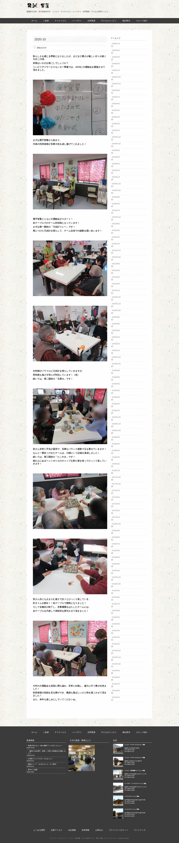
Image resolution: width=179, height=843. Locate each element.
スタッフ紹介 (142, 21)
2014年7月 (116, 684)
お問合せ (99, 830)
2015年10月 (116, 584)
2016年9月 (116, 530)
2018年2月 (116, 464)
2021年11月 (116, 250)
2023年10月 (116, 190)
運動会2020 (41, 48)
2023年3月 (116, 204)
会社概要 (72, 830)
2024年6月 (116, 157)
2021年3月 (116, 284)
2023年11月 (116, 184)
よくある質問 (39, 830)
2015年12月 (116, 577)
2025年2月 (116, 124)
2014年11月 (116, 657)
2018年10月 (116, 430)
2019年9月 (116, 370)
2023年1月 (116, 210)
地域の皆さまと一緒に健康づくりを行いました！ (45, 745)
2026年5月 (116, 57)
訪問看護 (91, 21)
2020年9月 (116, 317)
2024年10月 (116, 144)
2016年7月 (116, 544)
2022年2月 (116, 237)
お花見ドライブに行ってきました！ (40, 759)
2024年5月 (116, 164)
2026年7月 (116, 44)
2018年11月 (116, 424)
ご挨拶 (46, 21)
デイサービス (60, 21)
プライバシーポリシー (118, 830)
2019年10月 (116, 364)
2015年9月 (116, 591)
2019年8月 (116, 377)
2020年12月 (116, 297)
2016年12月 (116, 524)
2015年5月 (116, 617)
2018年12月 (116, 417)
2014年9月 (116, 671)
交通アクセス (56, 830)
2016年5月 (116, 557)
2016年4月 (116, 564)
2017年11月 (116, 484)
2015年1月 (116, 644)
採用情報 (86, 830)
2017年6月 (116, 497)
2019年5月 (116, 390)
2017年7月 (116, 490)
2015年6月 (116, 611)
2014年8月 (116, 677)
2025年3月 (116, 117)
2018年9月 (116, 437)
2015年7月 (116, 604)
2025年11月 (116, 84)
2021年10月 (116, 257)
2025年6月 (116, 104)
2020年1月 (116, 350)
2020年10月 (116, 310)
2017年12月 (116, 477)
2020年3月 (116, 337)
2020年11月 (116, 304)
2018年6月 (116, 444)
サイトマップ (140, 830)
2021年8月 (116, 264)
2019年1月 (116, 410)
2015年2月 (116, 637)
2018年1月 (116, 470)
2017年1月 (116, 517)
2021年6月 (116, 270)
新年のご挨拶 (32, 770)
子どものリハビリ (109, 21)
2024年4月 (116, 170)
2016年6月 (116, 550)
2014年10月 (116, 664)
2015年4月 (116, 624)
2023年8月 (116, 197)
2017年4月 (116, 504)
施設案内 (126, 21)
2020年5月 (116, 330)
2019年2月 (116, 404)
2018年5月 (116, 450)
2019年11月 (116, 357)
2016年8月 (116, 537)
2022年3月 (116, 230)
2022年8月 (116, 224)
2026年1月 (116, 70)
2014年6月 (116, 691)
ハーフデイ (77, 21)
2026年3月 (116, 64)
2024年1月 (116, 177)
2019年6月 (116, 384)
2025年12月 (116, 77)
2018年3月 (116, 457)
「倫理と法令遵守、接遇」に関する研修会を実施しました (47, 752)
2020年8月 (116, 324)
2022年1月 (116, 244)
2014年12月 (116, 651)
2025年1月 (116, 130)
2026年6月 (116, 50)
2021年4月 (116, 277)
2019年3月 (116, 397)
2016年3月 (116, 571)
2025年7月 (116, 97)
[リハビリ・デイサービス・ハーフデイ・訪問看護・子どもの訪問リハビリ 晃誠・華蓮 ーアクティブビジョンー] (38, 4)
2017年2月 (116, 510)
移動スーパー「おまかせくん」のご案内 (42, 764)
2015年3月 (116, 631)
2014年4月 (116, 697)
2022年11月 (116, 217)
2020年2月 (116, 344)
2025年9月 (116, 90)
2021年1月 (116, 290)
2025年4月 (116, 110)
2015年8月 (116, 597)
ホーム (34, 21)
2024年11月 (116, 137)
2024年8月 (116, 150)
